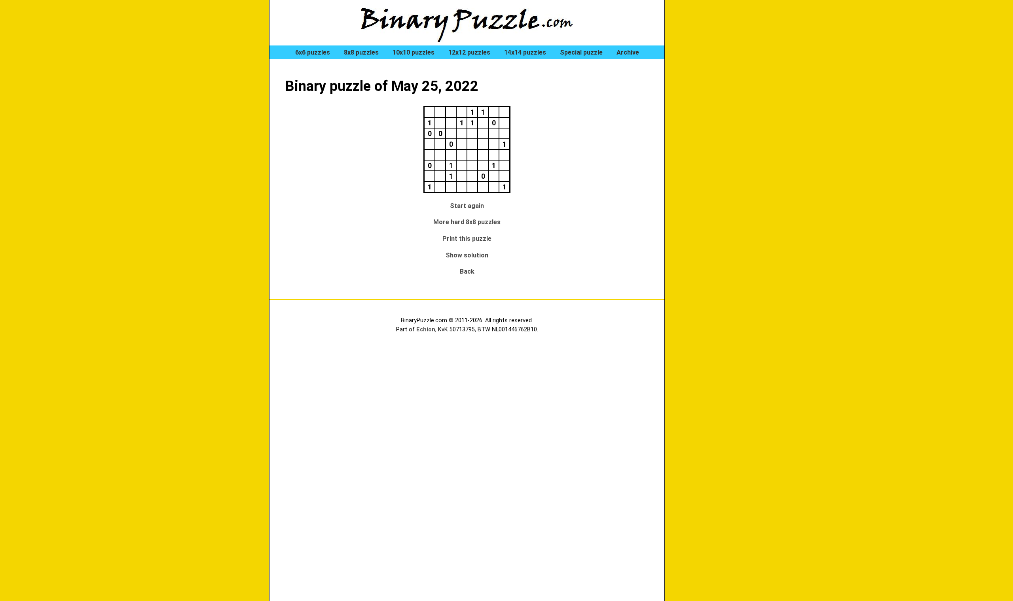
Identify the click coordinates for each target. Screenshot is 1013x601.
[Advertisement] (712, 134)
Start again (467, 206)
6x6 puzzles (312, 52)
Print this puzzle (466, 238)
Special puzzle (581, 52)
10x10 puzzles (413, 52)
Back (467, 271)
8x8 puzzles (361, 52)
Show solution (467, 255)
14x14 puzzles (525, 52)
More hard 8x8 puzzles (467, 222)
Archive (628, 52)
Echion (425, 329)
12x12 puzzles (469, 52)
